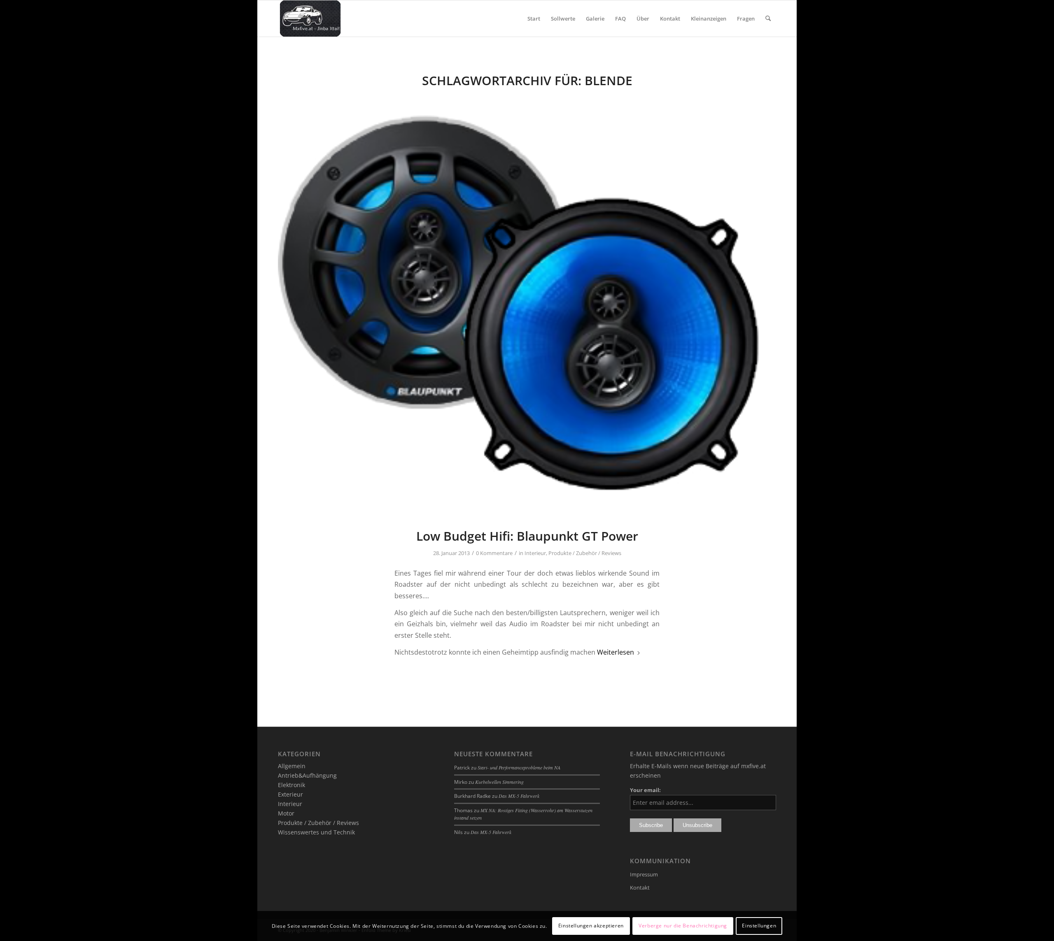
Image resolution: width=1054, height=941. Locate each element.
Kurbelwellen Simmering (499, 781)
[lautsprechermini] (527, 305)
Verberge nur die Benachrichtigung (683, 925)
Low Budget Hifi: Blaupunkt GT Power (527, 535)
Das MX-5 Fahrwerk (519, 795)
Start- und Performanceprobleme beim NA (519, 767)
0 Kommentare (494, 553)
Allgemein (291, 766)
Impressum (644, 874)
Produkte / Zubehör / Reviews (584, 553)
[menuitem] (534, 18)
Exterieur (290, 794)
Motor (286, 813)
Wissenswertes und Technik (316, 832)
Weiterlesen (615, 652)
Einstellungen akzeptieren (591, 925)
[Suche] (768, 18)
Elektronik (291, 785)
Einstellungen (759, 925)
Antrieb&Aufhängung (307, 775)
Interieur (535, 553)
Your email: (645, 790)
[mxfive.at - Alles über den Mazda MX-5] (310, 18)
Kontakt (640, 887)
